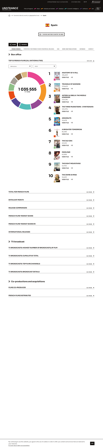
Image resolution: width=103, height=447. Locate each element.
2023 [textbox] (36, 66)
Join (93, 8)
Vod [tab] (58, 49)
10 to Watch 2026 (75, 2)
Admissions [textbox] (13, 66)
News (38, 8)
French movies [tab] (16, 49)
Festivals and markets (49, 8)
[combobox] (20, 66)
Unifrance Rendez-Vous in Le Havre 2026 (57, 2)
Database (61, 8)
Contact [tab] (90, 49)
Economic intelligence (73, 8)
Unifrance (85, 8)
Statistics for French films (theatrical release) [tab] (39, 49)
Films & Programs (28, 8)
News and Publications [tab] (69, 49)
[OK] (92, 443)
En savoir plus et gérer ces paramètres (19, 445)
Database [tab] (82, 49)
